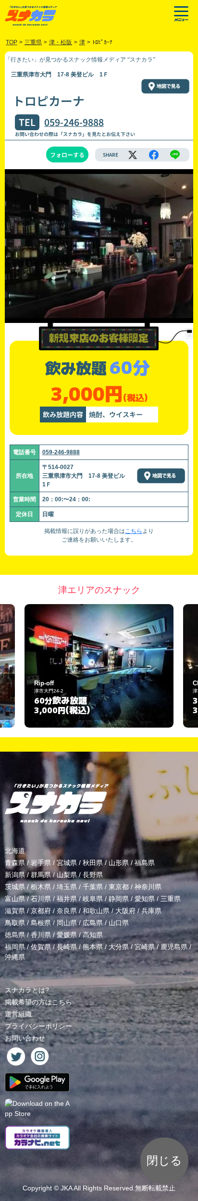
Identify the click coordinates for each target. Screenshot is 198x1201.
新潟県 (15, 875)
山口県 (119, 923)
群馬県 (41, 875)
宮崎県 (145, 947)
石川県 (41, 899)
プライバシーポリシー (38, 1026)
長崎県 (67, 947)
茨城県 (15, 887)
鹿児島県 (174, 947)
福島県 (145, 863)
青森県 (15, 863)
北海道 (15, 850)
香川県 (41, 935)
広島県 (93, 923)
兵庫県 (151, 911)
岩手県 (41, 863)
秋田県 (93, 863)
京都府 (41, 911)
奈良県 (67, 911)
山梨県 (67, 875)
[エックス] (132, 155)
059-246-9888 (74, 122)
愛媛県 (67, 935)
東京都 (119, 887)
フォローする (67, 154)
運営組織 (18, 1014)
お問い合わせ (25, 1038)
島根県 (41, 923)
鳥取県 (15, 923)
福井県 (67, 899)
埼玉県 (67, 887)
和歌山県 (96, 911)
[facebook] (154, 155)
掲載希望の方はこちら (38, 1002)
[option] (99, 666)
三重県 (171, 899)
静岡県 (119, 899)
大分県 (119, 947)
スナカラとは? (27, 990)
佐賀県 (41, 947)
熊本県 (93, 947)
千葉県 (93, 887)
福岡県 (15, 947)
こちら (133, 531)
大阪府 (125, 911)
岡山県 (67, 923)
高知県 (93, 935)
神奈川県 (148, 887)
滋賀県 (15, 911)
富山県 (15, 899)
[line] (175, 155)
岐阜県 (93, 899)
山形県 (119, 863)
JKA (66, 1188)
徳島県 (15, 935)
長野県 (93, 875)
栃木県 (41, 887)
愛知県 (145, 899)
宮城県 (67, 863)
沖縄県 (15, 957)
